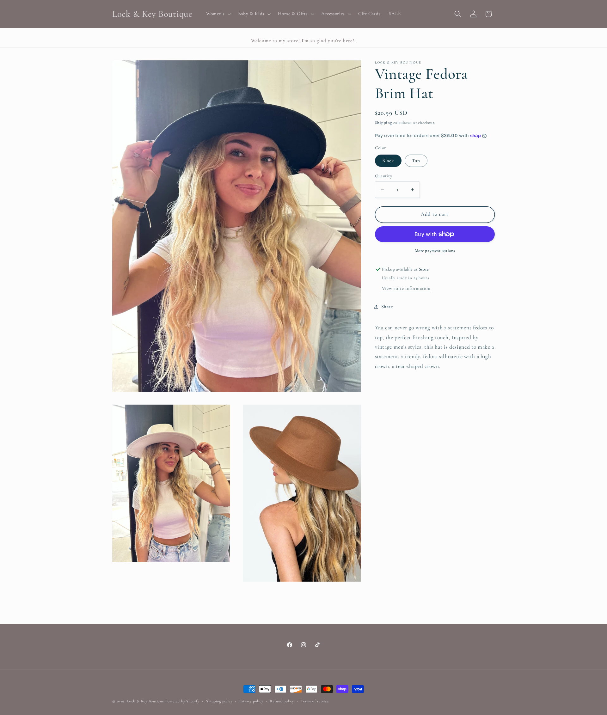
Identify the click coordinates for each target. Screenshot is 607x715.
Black (388, 160)
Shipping (383, 122)
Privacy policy (251, 701)
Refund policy (282, 701)
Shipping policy (219, 701)
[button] (218, 14)
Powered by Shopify (182, 701)
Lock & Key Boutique (145, 701)
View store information (406, 288)
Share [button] (387, 306)
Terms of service (314, 701)
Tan (416, 160)
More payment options (435, 250)
